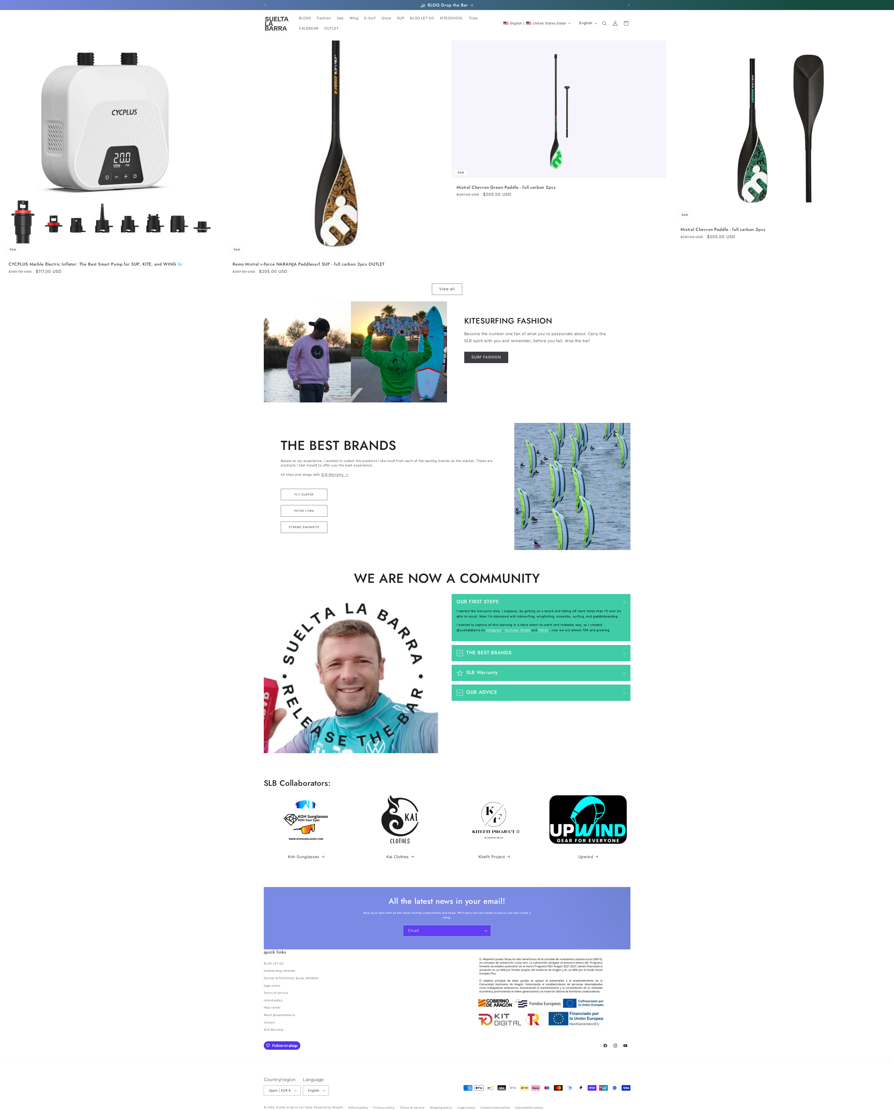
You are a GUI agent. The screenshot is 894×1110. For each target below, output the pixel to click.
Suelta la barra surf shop (294, 1107)
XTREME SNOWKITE (304, 527)
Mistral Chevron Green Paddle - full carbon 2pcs (506, 187)
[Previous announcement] (265, 5)
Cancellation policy (529, 1107)
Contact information (495, 1107)
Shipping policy (441, 1107)
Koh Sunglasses (303, 856)
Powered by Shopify (328, 1107)
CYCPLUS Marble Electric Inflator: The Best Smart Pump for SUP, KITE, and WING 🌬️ (96, 264)
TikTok (543, 630)
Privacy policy (384, 1107)
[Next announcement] (629, 5)
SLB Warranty (274, 1029)
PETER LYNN (304, 511)
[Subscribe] (485, 930)
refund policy (273, 1000)
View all (447, 289)
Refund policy (358, 1107)
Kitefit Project (491, 856)
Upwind (585, 856)
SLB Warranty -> (335, 474)
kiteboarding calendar (280, 970)
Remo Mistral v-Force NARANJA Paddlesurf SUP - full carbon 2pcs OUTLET (309, 264)
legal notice (272, 985)
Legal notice (466, 1107)
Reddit (525, 630)
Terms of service (276, 993)
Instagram (493, 630)
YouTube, (512, 630)
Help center (272, 1007)
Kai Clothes (397, 856)
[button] (537, 23)
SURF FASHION (486, 357)
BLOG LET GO (274, 963)
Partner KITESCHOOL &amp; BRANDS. (291, 978)
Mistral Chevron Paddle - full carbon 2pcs (723, 229)
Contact (269, 1022)
